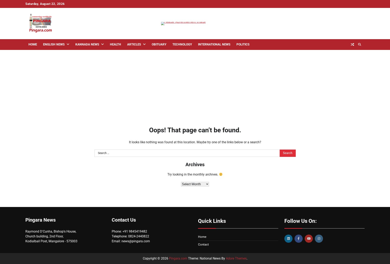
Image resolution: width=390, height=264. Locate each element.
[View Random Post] (352, 44)
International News (214, 44)
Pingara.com (178, 258)
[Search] (359, 44)
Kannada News (87, 44)
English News (54, 44)
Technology (182, 44)
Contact (203, 244)
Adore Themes (236, 258)
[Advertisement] (195, 82)
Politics (242, 44)
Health (115, 44)
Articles (134, 44)
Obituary (159, 44)
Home (32, 44)
